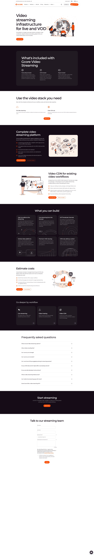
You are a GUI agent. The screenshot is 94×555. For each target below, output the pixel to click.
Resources (46, 4)
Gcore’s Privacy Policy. (49, 452)
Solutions (31, 4)
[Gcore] (19, 4)
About (52, 4)
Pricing (41, 4)
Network (37, 4)
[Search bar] (61, 4)
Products (26, 4)
